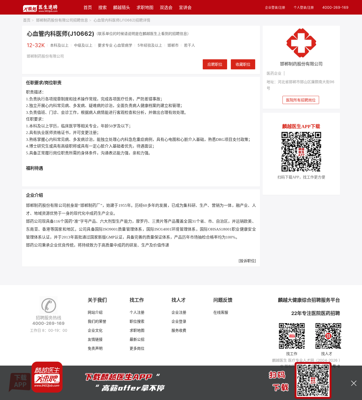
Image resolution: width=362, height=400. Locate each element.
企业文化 (95, 330)
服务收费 (178, 330)
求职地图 (144, 7)
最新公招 (137, 339)
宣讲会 (185, 7)
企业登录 (178, 321)
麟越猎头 (121, 7)
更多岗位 (137, 348)
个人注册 (137, 312)
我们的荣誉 (97, 321)
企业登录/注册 (275, 8)
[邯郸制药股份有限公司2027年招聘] (301, 42)
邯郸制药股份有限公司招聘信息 (63, 20)
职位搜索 (137, 321)
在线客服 (220, 312)
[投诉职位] (247, 260)
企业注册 (178, 312)
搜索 (102, 7)
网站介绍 (95, 312)
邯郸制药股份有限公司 (45, 56)
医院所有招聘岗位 (301, 100)
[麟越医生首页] (40, 7)
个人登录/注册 (304, 8)
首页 (87, 7)
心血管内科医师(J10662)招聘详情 (122, 20)
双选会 (166, 7)
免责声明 (95, 348)
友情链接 (95, 339)
